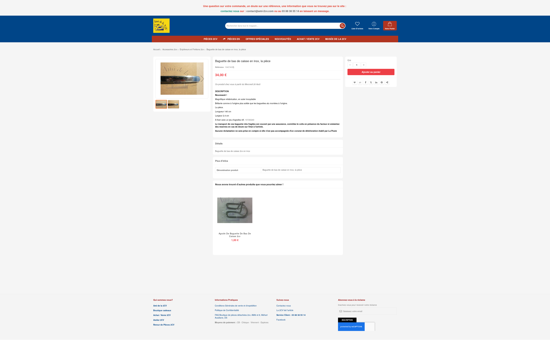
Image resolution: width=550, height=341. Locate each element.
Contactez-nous (283, 305)
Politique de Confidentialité (227, 310)
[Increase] (363, 64)
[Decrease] (349, 64)
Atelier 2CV (158, 320)
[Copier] (233, 67)
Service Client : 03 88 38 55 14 (291, 315)
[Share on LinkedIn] (376, 82)
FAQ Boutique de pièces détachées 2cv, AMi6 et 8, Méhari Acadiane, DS (241, 316)
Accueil (156, 49)
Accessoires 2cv (169, 49)
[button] (202, 78)
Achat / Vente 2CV (162, 315)
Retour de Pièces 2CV (163, 324)
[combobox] (285, 26)
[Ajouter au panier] (228, 214)
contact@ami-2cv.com (260, 11)
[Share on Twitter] (371, 82)
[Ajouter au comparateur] (241, 214)
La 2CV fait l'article (284, 310)
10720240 (249, 119)
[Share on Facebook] (365, 82)
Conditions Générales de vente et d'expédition (236, 305)
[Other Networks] (387, 82)
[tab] (278, 144)
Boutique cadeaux (162, 310)
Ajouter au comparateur (360, 82)
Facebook (280, 319)
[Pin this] (382, 82)
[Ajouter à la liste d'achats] (234, 214)
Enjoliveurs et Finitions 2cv (192, 49)
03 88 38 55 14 (290, 11)
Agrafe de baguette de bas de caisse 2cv (235, 235)
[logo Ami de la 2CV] (161, 25)
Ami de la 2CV (160, 305)
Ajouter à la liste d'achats (354, 82)
